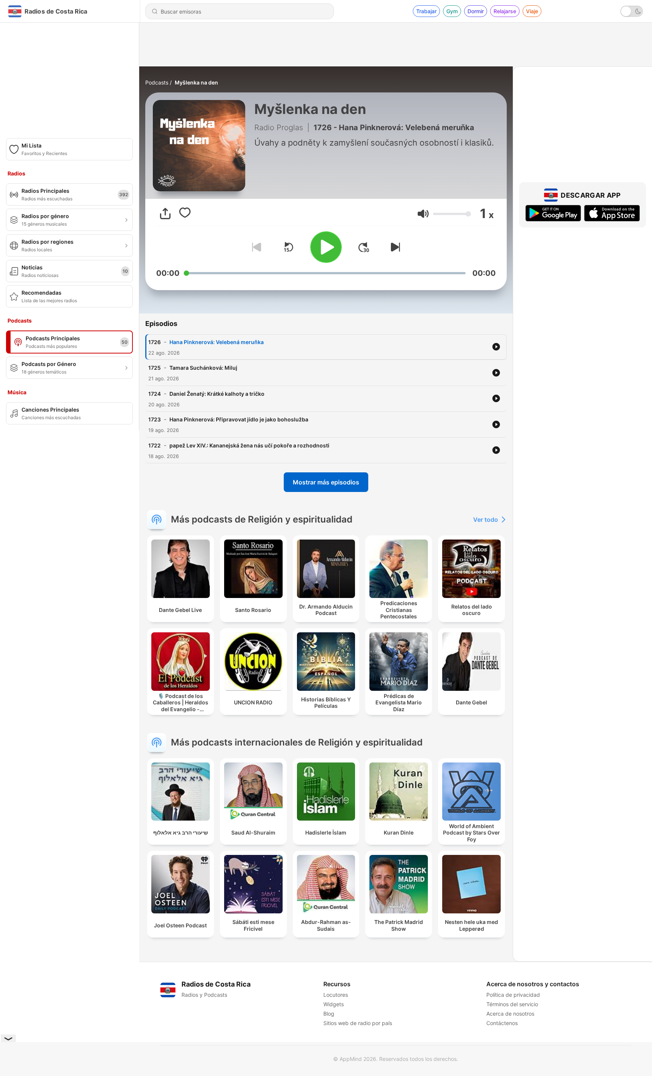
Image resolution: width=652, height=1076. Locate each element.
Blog (328, 1013)
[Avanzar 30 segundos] (363, 247)
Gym (452, 11)
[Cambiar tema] (631, 11)
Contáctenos (502, 1023)
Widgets (333, 1004)
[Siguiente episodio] (394, 247)
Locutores (335, 994)
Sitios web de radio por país (357, 1023)
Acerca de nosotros (510, 1013)
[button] (423, 213)
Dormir (475, 11)
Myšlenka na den (196, 82)
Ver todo (485, 519)
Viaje (532, 11)
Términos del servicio (512, 1004)
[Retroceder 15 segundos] (288, 247)
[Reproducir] (326, 247)
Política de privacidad (513, 994)
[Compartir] (165, 213)
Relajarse (505, 11)
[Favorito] (185, 213)
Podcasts (156, 82)
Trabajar (426, 11)
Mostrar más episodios (326, 482)
